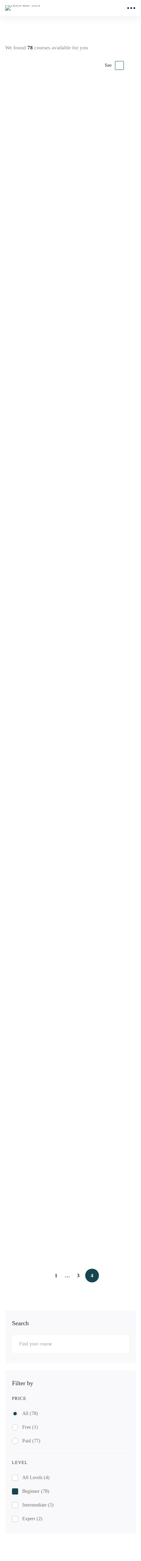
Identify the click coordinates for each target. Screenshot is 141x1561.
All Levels (36, 1477)
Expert (32, 1518)
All (30, 1413)
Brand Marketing (36, 1152)
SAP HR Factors (35, 123)
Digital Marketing (32, 822)
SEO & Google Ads (40, 917)
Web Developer (34, 521)
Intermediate (38, 1505)
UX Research (32, 370)
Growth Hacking (31, 1067)
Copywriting (31, 747)
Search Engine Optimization (42, 907)
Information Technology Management (62, 597)
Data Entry (28, 1228)
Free (30, 1427)
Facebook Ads (33, 992)
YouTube (26, 832)
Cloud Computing (37, 446)
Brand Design (32, 672)
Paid (31, 1440)
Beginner (35, 1491)
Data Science (31, 284)
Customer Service (37, 199)
